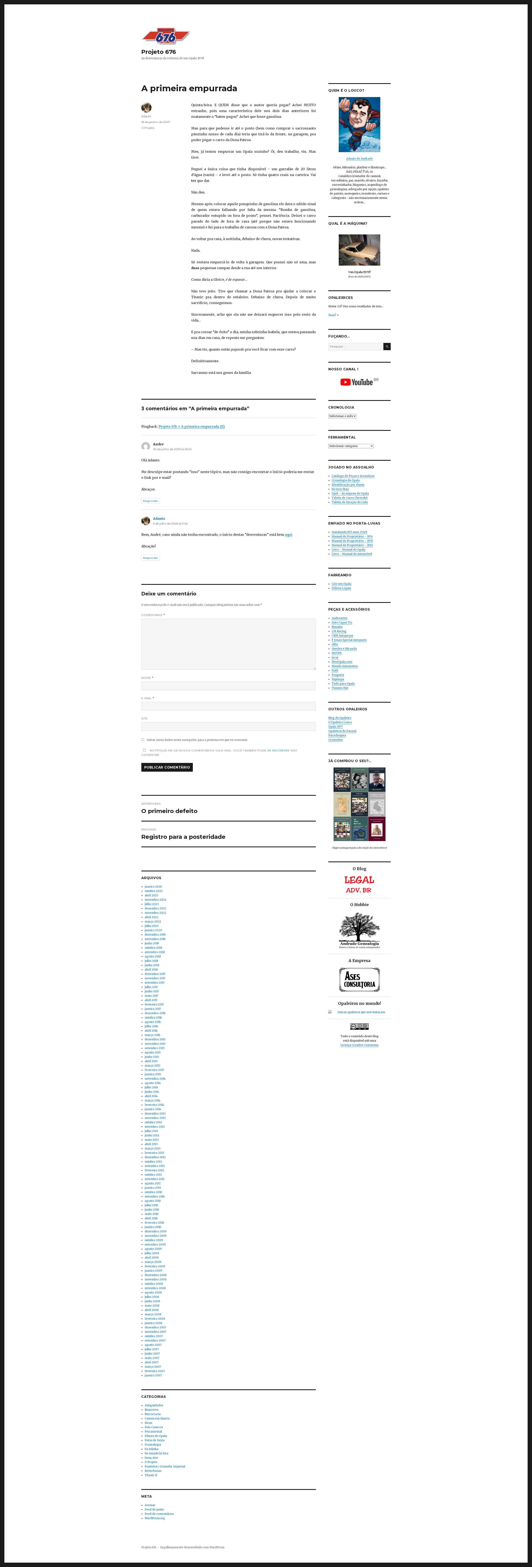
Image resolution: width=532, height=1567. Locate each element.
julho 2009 (152, 1253)
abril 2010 (151, 1218)
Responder (150, 501)
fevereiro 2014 (154, 1105)
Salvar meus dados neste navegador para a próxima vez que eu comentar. (197, 740)
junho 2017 (152, 991)
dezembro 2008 (155, 1275)
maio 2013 (152, 1140)
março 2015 (152, 1065)
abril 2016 (151, 1030)
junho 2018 (152, 965)
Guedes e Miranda (344, 648)
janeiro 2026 (153, 886)
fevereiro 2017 (154, 1004)
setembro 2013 (155, 1126)
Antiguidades (154, 1405)
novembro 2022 (155, 913)
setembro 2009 (155, 1244)
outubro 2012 (153, 1161)
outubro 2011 (153, 1174)
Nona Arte (151, 1458)
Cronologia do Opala (346, 480)
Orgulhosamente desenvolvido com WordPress (192, 1547)
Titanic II (151, 1475)
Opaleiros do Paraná (342, 731)
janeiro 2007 (153, 1375)
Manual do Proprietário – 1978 (352, 541)
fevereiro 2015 (154, 1070)
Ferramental (153, 1431)
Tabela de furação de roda (350, 502)
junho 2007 (152, 1353)
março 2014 (152, 1100)
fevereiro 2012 (154, 1170)
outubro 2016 (153, 1017)
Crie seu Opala (341, 584)
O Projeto (148, 127)
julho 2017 (151, 987)
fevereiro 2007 (155, 1371)
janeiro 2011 (153, 1188)
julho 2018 (151, 961)
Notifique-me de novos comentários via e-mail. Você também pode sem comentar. (219, 752)
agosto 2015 (153, 1052)
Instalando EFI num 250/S (349, 532)
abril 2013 (151, 1144)
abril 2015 (151, 1061)
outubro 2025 (154, 891)
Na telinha (151, 1449)
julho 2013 (151, 1131)
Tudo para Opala (343, 683)
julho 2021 (151, 926)
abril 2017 (151, 1000)
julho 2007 (152, 1349)
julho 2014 (151, 1087)
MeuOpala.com (342, 662)
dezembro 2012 (155, 1157)
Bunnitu (337, 627)
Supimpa (338, 679)
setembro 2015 (155, 1048)
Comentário (153, 615)
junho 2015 (152, 1057)
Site (144, 718)
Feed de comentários (159, 1514)
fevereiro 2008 (155, 1319)
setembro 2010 (155, 1196)
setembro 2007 (155, 1340)
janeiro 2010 (153, 1227)
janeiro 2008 (153, 1323)
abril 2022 (151, 917)
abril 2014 (151, 1096)
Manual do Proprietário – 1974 (352, 536)
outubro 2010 (153, 1192)
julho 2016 (151, 1026)
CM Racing (339, 631)
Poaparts (338, 675)
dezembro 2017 (155, 974)
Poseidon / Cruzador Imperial (165, 1466)
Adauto (146, 116)
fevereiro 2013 (154, 1153)
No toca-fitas (340, 489)
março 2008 (153, 1314)
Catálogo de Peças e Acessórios (353, 476)
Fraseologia (153, 1444)
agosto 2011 (152, 1183)
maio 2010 (152, 1214)
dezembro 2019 (155, 934)
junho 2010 (152, 1209)
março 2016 (152, 1035)
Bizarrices (151, 1410)
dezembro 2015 (155, 1039)
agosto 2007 (153, 1345)
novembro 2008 (155, 1279)
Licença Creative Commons (359, 1045)
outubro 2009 (154, 1240)
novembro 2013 (155, 1118)
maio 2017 (151, 996)
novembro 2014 (155, 1078)
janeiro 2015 (153, 1074)
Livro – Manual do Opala (348, 549)
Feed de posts (154, 1509)
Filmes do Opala (156, 1436)
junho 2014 (152, 1092)
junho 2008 (152, 1301)
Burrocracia (153, 1414)
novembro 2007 (155, 1332)
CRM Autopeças (342, 635)
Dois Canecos (154, 1427)
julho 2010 (151, 1205)
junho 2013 (152, 1135)
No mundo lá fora (156, 1453)
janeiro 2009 (153, 1271)
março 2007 (153, 1367)
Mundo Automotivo (345, 666)
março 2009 (153, 1262)
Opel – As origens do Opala (350, 493)
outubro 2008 (154, 1284)
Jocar (335, 657)
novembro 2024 (155, 900)
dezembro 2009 (155, 1231)
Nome (147, 678)
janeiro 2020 (153, 930)
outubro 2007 (154, 1336)
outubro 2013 (153, 1122)
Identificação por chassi (348, 485)
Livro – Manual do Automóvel (352, 554)
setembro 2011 (154, 1179)
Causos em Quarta (157, 1418)
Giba (335, 644)
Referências (153, 1471)
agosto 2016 (153, 1022)
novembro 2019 (155, 939)
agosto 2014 (153, 1083)
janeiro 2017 (153, 1009)
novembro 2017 (155, 978)
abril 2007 (151, 1362)
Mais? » (333, 315)
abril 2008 (152, 1310)
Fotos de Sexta (155, 1440)
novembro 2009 (155, 1236)
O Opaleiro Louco (340, 722)
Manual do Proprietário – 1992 (352, 545)
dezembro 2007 (155, 1327)
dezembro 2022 (155, 908)
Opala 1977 (335, 726)
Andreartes (339, 618)
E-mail (147, 698)
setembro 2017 (154, 982)
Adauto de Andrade (359, 158)
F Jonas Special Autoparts (349, 640)
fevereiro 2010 (154, 1223)
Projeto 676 (158, 51)
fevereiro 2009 (155, 1266)
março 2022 (153, 921)
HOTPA (337, 653)
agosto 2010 (153, 1201)
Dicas (148, 1423)
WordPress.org (155, 1518)
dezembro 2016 (155, 1013)
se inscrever (278, 750)
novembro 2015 (155, 1044)
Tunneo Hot (340, 688)
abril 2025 (151, 895)
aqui (288, 534)
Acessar (150, 1505)
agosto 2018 (153, 956)
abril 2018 (151, 969)
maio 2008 (152, 1305)
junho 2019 (152, 943)
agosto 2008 (153, 1292)
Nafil (335, 670)
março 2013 (152, 1148)
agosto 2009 (153, 1249)
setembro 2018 (155, 952)
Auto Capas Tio (342, 622)
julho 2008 (152, 1297)
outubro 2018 (153, 948)
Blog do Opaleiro (339, 718)
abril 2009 (152, 1257)
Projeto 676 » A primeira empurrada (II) (192, 426)
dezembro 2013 (155, 1113)
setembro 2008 (155, 1288)
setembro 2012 (155, 1166)
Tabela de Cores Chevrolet (350, 498)
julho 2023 (152, 904)
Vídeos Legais (341, 588)
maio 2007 (152, 1358)
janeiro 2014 (153, 1109)
